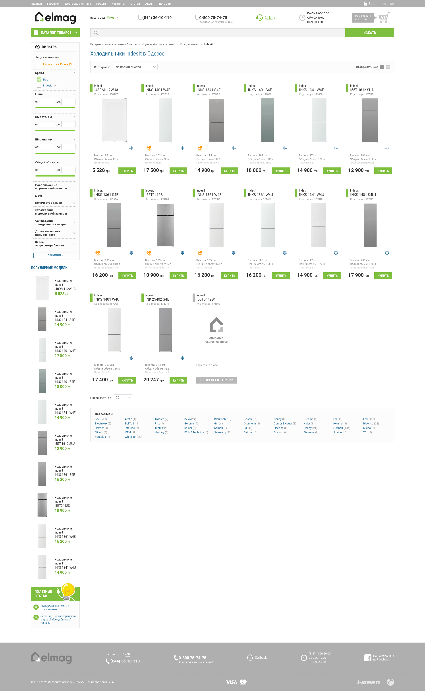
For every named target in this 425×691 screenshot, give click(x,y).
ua (392, 3)
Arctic (130, 419)
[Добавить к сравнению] (131, 148)
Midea (369, 428)
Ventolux (102, 436)
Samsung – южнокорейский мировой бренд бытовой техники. (58, 619)
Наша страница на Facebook (383, 657)
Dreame (310, 419)
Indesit (50, 85)
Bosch (250, 419)
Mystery (161, 432)
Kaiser (190, 428)
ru (384, 3)
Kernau (220, 428)
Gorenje (191, 423)
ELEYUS (132, 423)
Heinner (340, 423)
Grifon (220, 423)
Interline (132, 428)
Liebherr (341, 428)
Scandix (281, 432)
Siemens (311, 432)
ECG (337, 419)
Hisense (371, 423)
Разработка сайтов (368, 682)
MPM (130, 432)
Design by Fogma (390, 682)
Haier (310, 423)
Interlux (161, 428)
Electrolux (103, 423)
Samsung (223, 432)
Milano (101, 432)
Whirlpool (133, 436)
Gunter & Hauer (285, 423)
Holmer (101, 428)
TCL (367, 432)
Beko (190, 419)
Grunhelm (252, 423)
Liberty (310, 428)
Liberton (281, 428)
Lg (248, 428)
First (159, 423)
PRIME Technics (196, 432)
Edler (369, 419)
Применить (55, 255)
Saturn (250, 432)
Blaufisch (222, 419)
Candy (280, 419)
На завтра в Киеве (58, 64)
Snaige (340, 432)
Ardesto (161, 419)
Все (101, 419)
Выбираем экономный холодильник (55, 608)
